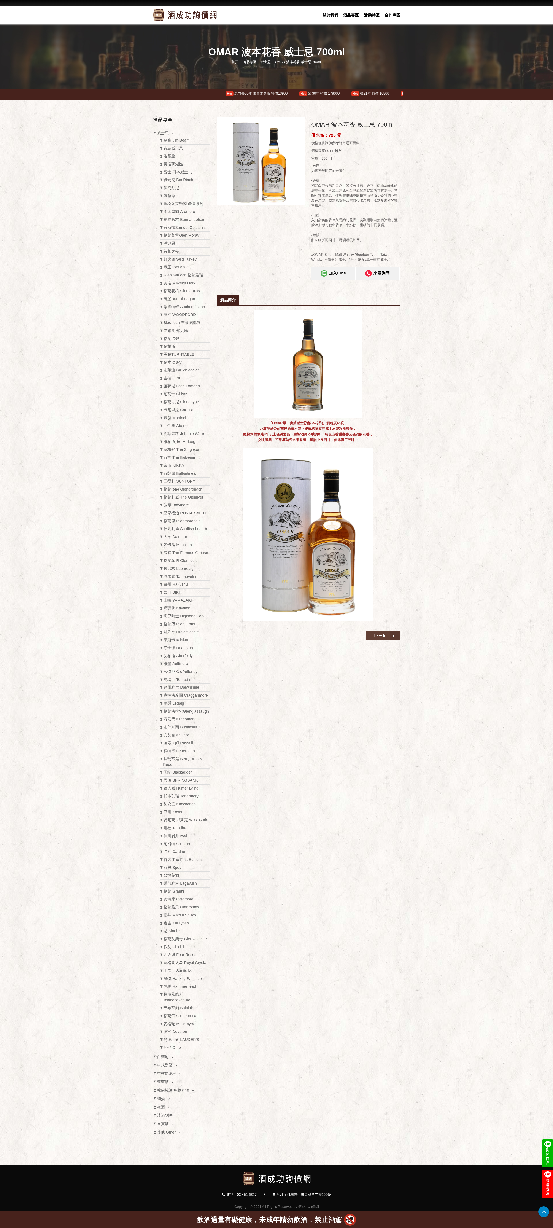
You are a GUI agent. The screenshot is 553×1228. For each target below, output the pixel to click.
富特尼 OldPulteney (180, 671)
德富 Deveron (175, 1031)
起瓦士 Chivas (176, 394)
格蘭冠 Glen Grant (179, 624)
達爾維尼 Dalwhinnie (181, 687)
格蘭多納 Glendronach (183, 489)
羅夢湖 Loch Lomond (182, 386)
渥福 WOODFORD (180, 314)
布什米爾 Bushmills (180, 727)
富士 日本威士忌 (178, 172)
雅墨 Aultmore (176, 663)
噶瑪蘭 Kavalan (177, 608)
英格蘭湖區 (173, 164)
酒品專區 (351, 15)
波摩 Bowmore (176, 505)
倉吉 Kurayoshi (177, 923)
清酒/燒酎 (165, 1115)
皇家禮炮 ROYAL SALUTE (186, 513)
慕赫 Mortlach (175, 418)
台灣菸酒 (171, 875)
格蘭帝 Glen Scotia (180, 1016)
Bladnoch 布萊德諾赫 (182, 322)
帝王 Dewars (175, 267)
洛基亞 (169, 156)
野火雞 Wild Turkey (180, 259)
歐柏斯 (169, 346)
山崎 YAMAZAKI (178, 600)
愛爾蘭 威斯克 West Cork (185, 820)
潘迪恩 (169, 243)
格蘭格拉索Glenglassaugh (186, 711)
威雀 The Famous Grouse (186, 553)
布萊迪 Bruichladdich (182, 370)
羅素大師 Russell (178, 743)
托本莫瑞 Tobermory (181, 796)
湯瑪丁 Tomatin (177, 679)
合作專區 (392, 15)
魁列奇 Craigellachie (181, 632)
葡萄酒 (163, 1082)
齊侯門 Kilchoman (179, 719)
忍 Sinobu (172, 931)
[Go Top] (543, 1211)
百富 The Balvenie (179, 457)
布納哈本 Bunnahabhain (184, 219)
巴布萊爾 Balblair (178, 1008)
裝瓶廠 (169, 196)
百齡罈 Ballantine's (180, 473)
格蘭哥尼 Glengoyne (181, 402)
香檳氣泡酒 (166, 1073)
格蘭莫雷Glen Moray (181, 235)
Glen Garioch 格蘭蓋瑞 (183, 275)
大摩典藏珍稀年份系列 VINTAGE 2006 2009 (276, 93)
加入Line (337, 273)
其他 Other (173, 1047)
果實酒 (163, 1124)
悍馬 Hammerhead (180, 986)
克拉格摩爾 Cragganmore (186, 695)
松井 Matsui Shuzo (180, 915)
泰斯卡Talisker (176, 640)
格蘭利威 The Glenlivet (183, 497)
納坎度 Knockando (180, 804)
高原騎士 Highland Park (184, 616)
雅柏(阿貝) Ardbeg (179, 442)
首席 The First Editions (183, 859)
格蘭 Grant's (174, 891)
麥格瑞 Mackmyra (179, 1024)
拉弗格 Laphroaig (179, 568)
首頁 (235, 62)
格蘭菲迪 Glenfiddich (182, 560)
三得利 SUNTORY (179, 481)
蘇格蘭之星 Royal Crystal (185, 962)
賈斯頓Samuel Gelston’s (185, 227)
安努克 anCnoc (177, 735)
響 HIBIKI (172, 592)
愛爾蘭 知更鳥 (176, 330)
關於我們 (330, 15)
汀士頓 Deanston (178, 648)
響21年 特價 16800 (208, 93)
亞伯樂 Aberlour (177, 426)
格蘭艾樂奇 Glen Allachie (185, 939)
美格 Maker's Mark (179, 283)
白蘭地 (163, 1057)
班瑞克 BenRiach (178, 180)
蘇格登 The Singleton (182, 449)
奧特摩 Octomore (178, 899)
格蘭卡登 (171, 338)
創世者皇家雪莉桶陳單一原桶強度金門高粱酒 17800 (370, 93)
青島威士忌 (173, 148)
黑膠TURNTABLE (179, 354)
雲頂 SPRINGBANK (181, 780)
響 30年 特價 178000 (157, 93)
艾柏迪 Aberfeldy (178, 656)
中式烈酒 (165, 1065)
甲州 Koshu (173, 812)
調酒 (161, 1099)
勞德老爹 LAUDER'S (181, 1039)
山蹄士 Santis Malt (179, 970)
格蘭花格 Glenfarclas (182, 291)
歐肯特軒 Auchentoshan (184, 307)
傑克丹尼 (171, 188)
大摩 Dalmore (175, 537)
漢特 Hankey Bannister (183, 978)
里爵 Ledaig (174, 703)
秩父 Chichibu (176, 947)
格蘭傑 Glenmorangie (182, 521)
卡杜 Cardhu (174, 851)
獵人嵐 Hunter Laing (181, 788)
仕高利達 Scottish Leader (185, 529)
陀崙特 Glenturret (179, 844)
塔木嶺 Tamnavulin (180, 576)
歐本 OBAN (173, 362)
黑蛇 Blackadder (178, 772)
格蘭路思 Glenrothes (181, 907)
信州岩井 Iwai (175, 836)
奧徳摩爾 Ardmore (179, 211)
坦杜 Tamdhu (175, 828)
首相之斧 (171, 251)
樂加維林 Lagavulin (180, 883)
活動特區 (372, 15)
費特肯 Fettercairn (179, 751)
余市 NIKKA (174, 465)
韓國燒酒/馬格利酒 (173, 1090)
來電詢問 (381, 273)
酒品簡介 (228, 300)
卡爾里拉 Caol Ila (178, 410)
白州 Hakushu (176, 584)
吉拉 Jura (172, 378)
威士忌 (266, 62)
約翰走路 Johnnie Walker (185, 434)
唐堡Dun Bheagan (179, 299)
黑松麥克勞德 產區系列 (183, 204)
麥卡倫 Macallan (178, 545)
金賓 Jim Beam (177, 140)
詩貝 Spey (172, 867)
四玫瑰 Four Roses (180, 954)
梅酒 (161, 1107)
